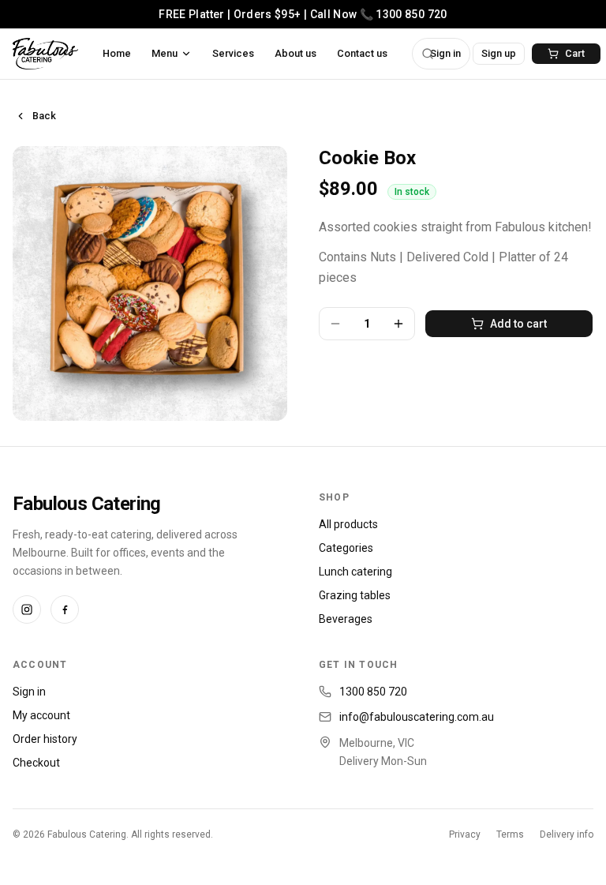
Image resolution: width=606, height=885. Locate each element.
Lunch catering (355, 571)
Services (233, 53)
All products (348, 524)
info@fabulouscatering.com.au (416, 717)
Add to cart (518, 323)
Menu (165, 53)
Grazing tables (355, 595)
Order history (45, 739)
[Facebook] (64, 609)
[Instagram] (27, 609)
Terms (510, 834)
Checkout (36, 762)
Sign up (498, 53)
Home (117, 53)
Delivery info (566, 834)
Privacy (465, 834)
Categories (346, 548)
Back (44, 116)
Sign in (29, 691)
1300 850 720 (373, 691)
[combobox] (441, 53)
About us (295, 53)
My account (41, 715)
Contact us (362, 53)
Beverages (345, 619)
